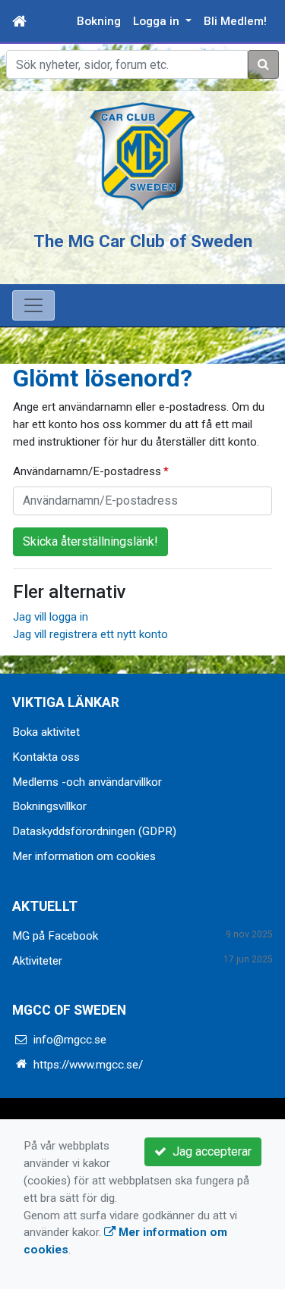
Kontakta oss (46, 757)
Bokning (99, 21)
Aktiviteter (37, 961)
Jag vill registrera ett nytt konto (90, 634)
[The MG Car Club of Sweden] (143, 156)
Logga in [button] (157, 21)
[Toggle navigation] (33, 305)
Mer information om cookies (84, 856)
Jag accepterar (209, 1151)
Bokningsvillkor (49, 806)
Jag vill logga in (50, 617)
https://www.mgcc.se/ (88, 1065)
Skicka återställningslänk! (90, 541)
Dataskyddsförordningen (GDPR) (94, 831)
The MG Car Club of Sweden (142, 241)
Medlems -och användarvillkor (87, 782)
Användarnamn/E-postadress (87, 471)
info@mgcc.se (69, 1040)
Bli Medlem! (235, 21)
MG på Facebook (55, 936)
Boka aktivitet (46, 732)
